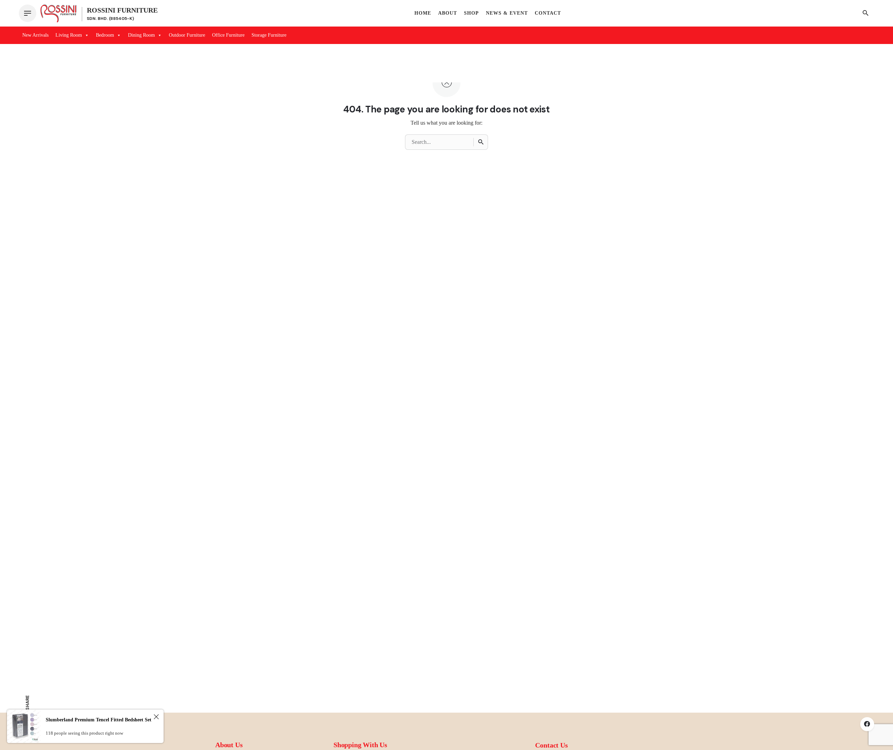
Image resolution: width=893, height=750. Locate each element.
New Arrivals (35, 35)
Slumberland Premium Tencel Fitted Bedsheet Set (98, 719)
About (447, 13)
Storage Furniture (269, 35)
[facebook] (867, 724)
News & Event (507, 13)
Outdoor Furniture (187, 35)
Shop (471, 13)
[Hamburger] (27, 13)
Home (422, 13)
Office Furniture (228, 35)
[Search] (480, 142)
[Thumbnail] (58, 13)
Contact (548, 13)
